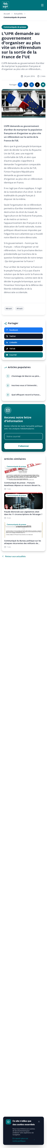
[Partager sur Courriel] (43, 84)
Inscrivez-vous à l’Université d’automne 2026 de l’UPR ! (23, 385)
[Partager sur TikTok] (37, 84)
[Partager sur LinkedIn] (31, 84)
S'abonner (23, 446)
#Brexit (9, 308)
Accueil (7, 13)
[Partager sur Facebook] (20, 84)
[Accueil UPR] (5, 5)
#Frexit (19, 308)
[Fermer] (39, 1121)
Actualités (18, 13)
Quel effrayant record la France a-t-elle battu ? (25, 394)
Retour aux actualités (15, 556)
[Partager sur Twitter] (26, 84)
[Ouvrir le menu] (42, 5)
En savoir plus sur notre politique (20, 1139)
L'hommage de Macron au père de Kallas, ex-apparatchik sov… (25, 376)
